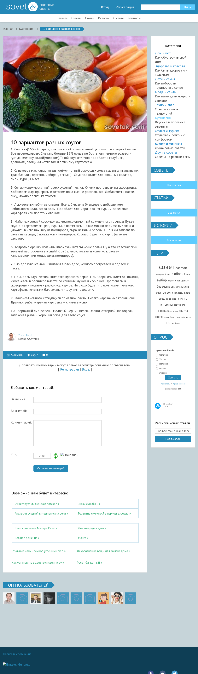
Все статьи (174, 212)
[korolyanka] (117, 598)
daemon (181, 268)
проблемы (177, 292)
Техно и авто (164, 105)
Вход (105, 7)
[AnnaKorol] (49, 598)
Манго (82, 538)
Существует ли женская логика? (36, 504)
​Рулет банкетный (88, 562)
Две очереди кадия (91, 528)
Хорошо (163, 359)
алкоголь (174, 311)
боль (173, 316)
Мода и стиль (165, 92)
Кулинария (163, 118)
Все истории (174, 240)
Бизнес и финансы (168, 143)
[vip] (130, 598)
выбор (162, 280)
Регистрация (125, 7)
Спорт (168, 274)
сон (169, 292)
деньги (185, 280)
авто (178, 286)
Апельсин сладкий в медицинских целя (40, 513)
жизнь (185, 286)
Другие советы (166, 152)
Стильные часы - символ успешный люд (37, 551)
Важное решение (26, 538)
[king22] (9, 598)
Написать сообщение (17, 654)
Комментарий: (21, 422)
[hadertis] (76, 598)
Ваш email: (19, 411)
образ (184, 316)
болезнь (182, 298)
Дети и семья (165, 79)
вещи (174, 298)
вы (173, 323)
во (190, 317)
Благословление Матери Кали (35, 528)
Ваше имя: (18, 399)
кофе (187, 292)
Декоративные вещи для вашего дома (102, 551)
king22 (34, 355)
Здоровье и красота (170, 66)
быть (177, 323)
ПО (168, 323)
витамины (166, 304)
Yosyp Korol (25, 335)
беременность (166, 286)
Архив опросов (179, 384)
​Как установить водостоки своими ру (37, 562)
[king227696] (22, 598)
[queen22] (103, 598)
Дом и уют (163, 53)
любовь (177, 273)
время (159, 317)
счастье (161, 292)
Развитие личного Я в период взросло (103, 513)
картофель (179, 304)
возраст (171, 280)
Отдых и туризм (167, 131)
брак (177, 280)
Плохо (162, 368)
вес (178, 316)
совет (167, 266)
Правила (164, 311)
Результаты (165, 384)
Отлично (163, 355)
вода (168, 298)
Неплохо (163, 364)
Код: (14, 454)
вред (162, 298)
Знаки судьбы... (88, 504)
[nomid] (36, 598)
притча (183, 311)
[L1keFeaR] (90, 598)
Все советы (174, 185)
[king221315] (63, 598)
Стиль (187, 274)
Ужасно (163, 373)
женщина (160, 274)
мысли (166, 317)
